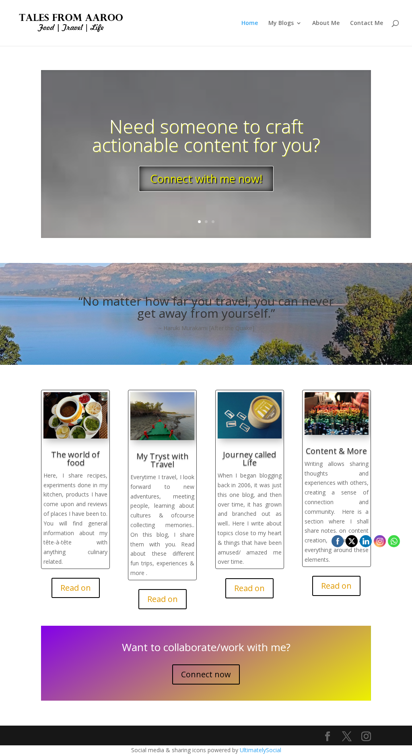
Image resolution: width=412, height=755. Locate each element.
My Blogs (281, 23)
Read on (75, 587)
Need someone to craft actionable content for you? (206, 135)
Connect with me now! (206, 178)
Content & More (336, 450)
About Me (326, 23)
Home (249, 23)
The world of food (75, 458)
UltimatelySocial (260, 750)
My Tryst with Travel (162, 460)
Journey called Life (249, 458)
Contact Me (366, 23)
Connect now (206, 674)
